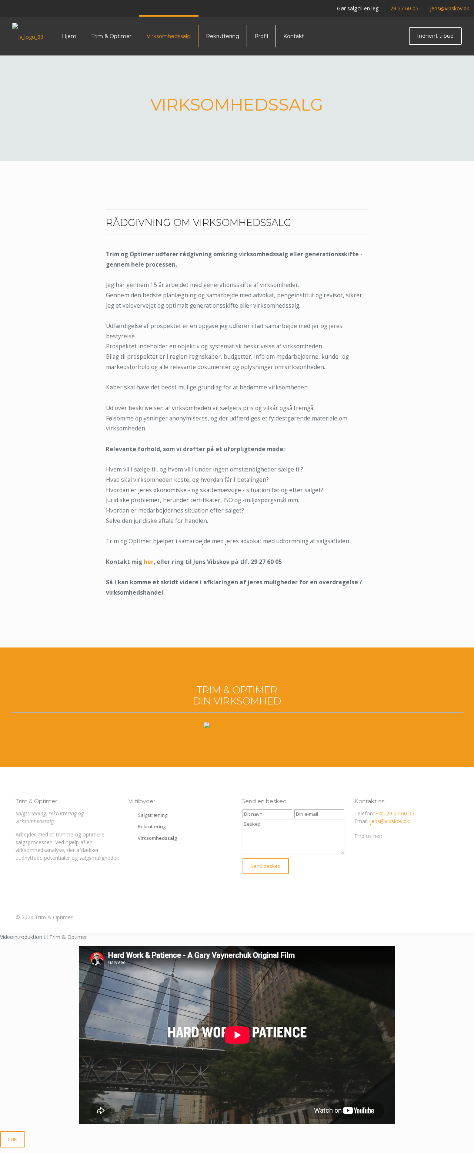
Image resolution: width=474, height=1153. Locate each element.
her (149, 562)
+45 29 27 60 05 (394, 813)
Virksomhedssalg (157, 838)
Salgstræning (152, 815)
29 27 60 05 (404, 8)
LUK (12, 1139)
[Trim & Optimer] (27, 36)
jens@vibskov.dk (449, 8)
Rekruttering (152, 826)
